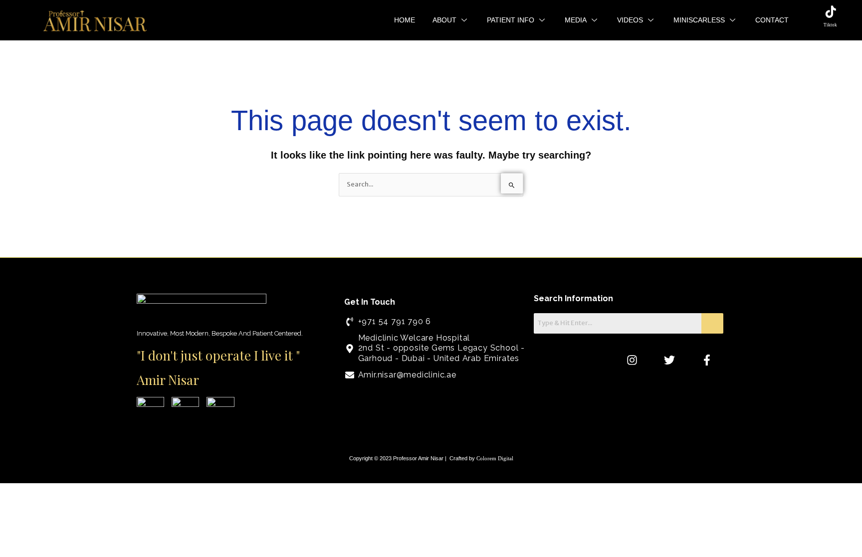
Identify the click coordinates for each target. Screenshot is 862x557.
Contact (772, 20)
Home (404, 20)
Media (576, 20)
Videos (630, 20)
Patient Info (510, 20)
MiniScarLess (699, 20)
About (444, 20)
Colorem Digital (494, 458)
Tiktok (830, 24)
